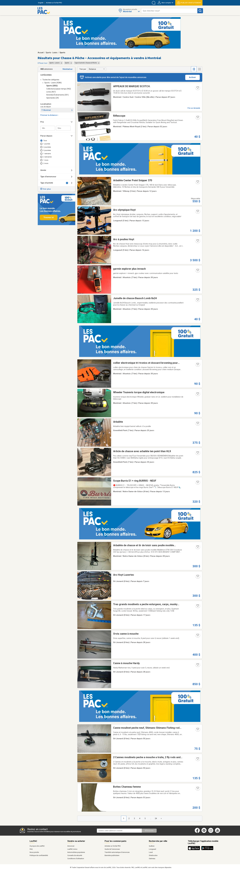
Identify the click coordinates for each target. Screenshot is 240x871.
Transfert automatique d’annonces (117, 852)
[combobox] (169, 10)
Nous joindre (34, 852)
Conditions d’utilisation (75, 858)
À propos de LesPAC (37, 846)
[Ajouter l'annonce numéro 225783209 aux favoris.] (197, 576)
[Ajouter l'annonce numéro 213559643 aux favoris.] (197, 88)
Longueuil (152, 849)
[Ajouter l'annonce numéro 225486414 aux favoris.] (197, 482)
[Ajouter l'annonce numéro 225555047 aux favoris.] (197, 182)
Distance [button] (92, 69)
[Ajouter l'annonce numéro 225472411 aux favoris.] (197, 241)
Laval (151, 852)
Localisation (45, 104)
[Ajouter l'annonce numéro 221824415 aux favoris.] (197, 665)
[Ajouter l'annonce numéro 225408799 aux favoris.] (197, 606)
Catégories (46, 75)
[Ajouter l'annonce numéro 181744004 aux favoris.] (197, 788)
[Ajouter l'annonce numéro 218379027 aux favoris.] (197, 300)
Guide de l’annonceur (112, 849)
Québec (151, 846)
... (150, 818)
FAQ (31, 849)
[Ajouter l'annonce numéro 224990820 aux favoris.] (197, 423)
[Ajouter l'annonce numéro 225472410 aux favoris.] (197, 211)
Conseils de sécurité (74, 855)
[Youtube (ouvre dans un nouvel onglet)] (218, 832)
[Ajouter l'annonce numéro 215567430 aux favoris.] (197, 394)
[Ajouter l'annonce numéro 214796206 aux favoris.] (197, 759)
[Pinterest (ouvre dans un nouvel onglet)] (204, 832)
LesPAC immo (72, 849)
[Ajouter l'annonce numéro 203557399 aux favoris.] (197, 364)
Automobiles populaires (76, 852)
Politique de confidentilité (39, 855)
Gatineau (152, 858)
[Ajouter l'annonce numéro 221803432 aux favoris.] (197, 635)
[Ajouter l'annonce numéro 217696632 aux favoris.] (197, 729)
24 (156, 818)
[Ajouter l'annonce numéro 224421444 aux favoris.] (197, 453)
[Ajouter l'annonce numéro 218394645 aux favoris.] (197, 547)
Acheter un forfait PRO (113, 846)
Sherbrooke (153, 855)
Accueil (41, 53)
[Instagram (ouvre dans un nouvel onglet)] (210, 832)
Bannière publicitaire (112, 855)
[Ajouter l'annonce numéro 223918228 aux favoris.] (197, 117)
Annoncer (70, 846)
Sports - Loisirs (51, 53)
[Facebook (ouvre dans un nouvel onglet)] (197, 832)
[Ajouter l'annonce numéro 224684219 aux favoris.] (197, 270)
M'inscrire (149, 830)
